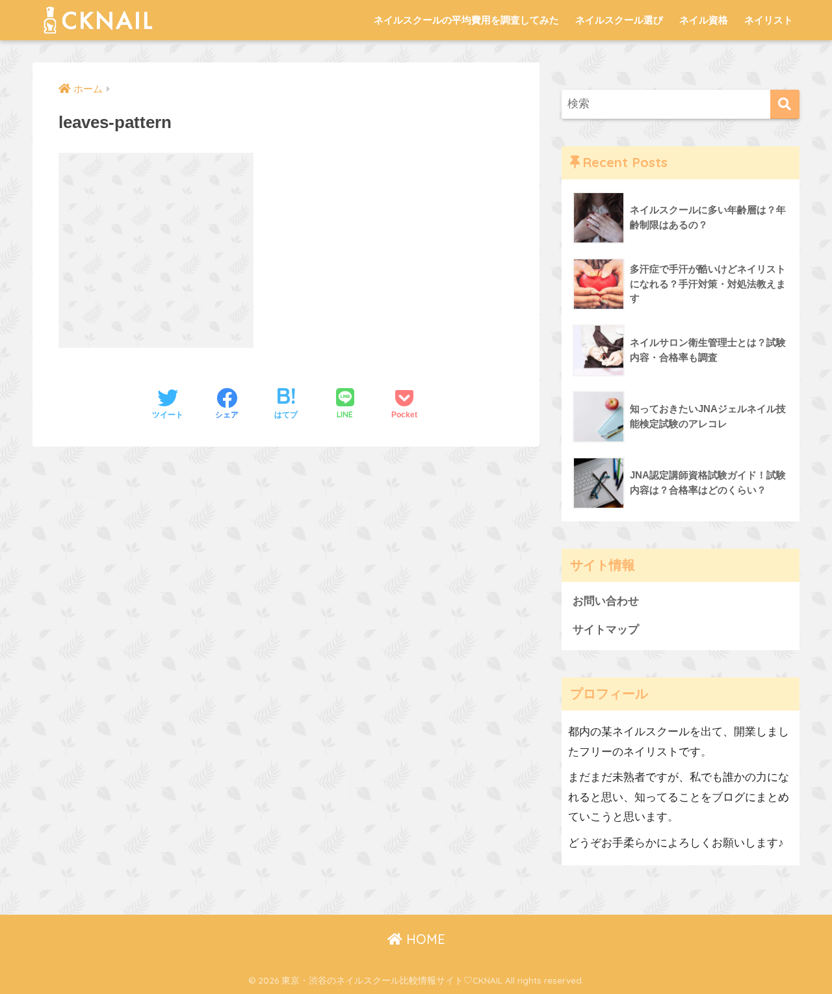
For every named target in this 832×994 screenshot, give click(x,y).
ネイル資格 (703, 19)
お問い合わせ (606, 601)
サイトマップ (606, 629)
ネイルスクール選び (619, 19)
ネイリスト (768, 19)
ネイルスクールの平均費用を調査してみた (466, 19)
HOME (423, 939)
